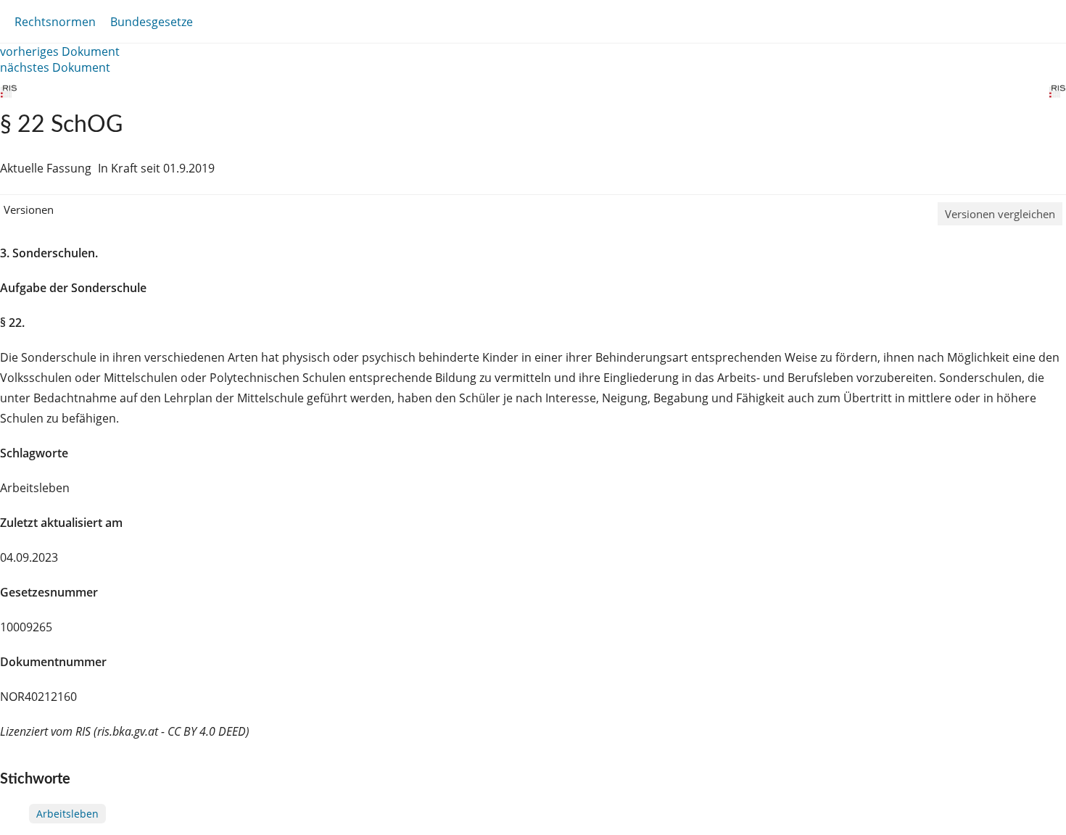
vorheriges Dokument (60, 51)
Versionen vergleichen (1000, 214)
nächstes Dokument (55, 67)
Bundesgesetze (151, 22)
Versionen (29, 209)
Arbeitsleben (67, 814)
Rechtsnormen (55, 22)
